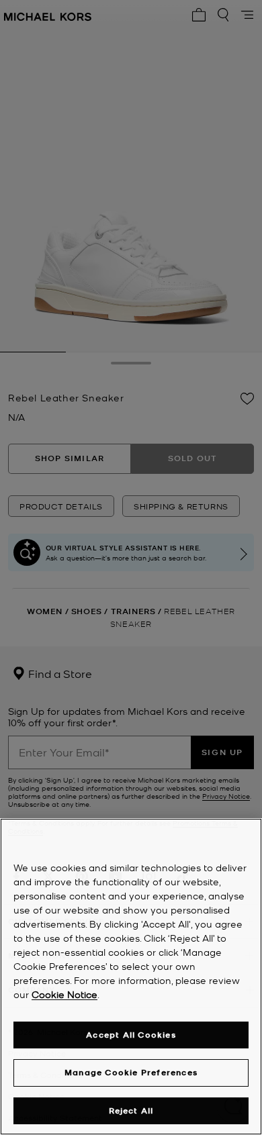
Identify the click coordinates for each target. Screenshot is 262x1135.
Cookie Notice (64, 994)
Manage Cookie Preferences (131, 1072)
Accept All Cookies (131, 1034)
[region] (131, 976)
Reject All (131, 1110)
